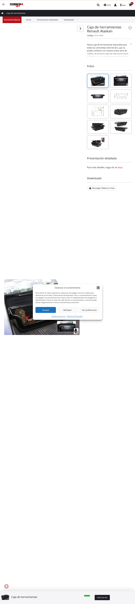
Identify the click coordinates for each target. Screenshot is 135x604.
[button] (98, 287)
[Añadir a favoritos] (130, 28)
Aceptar (45, 310)
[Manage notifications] (6, 586)
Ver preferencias (89, 310)
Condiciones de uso (58, 316)
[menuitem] (98, 5)
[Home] (2, 13)
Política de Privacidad (74, 316)
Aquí (120, 167)
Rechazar (67, 310)
